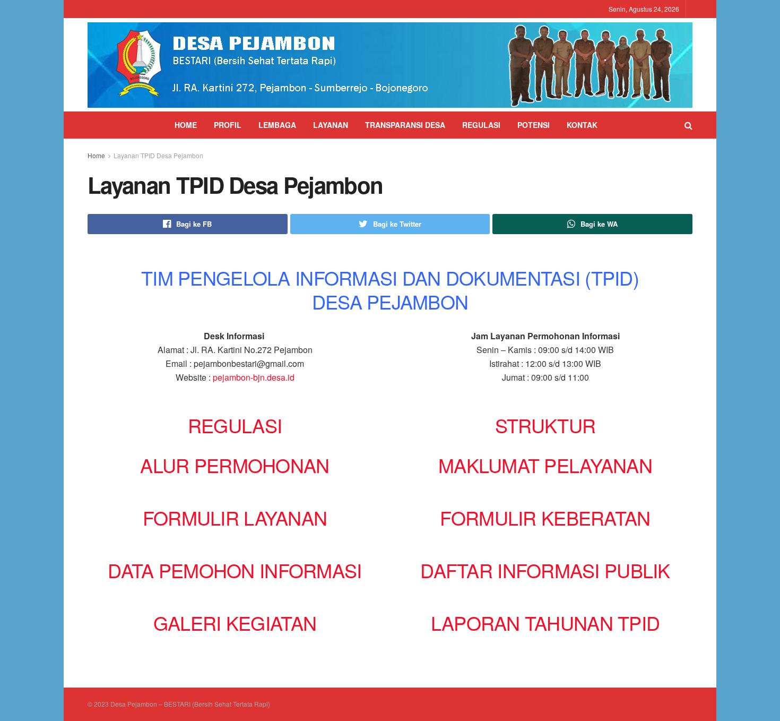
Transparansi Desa (405, 124)
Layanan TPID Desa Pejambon (158, 155)
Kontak (582, 124)
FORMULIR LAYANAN (235, 517)
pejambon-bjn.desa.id (253, 377)
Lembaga (277, 124)
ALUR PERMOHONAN (234, 464)
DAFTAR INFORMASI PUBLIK (545, 569)
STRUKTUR (545, 425)
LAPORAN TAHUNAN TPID (545, 622)
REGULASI (235, 425)
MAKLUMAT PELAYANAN (545, 464)
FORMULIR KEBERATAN (545, 517)
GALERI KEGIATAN (234, 622)
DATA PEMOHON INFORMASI (234, 569)
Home (186, 124)
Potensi (533, 124)
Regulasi (481, 124)
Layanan (330, 124)
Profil (227, 124)
